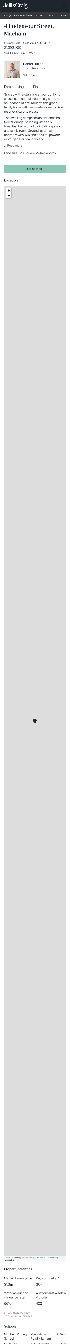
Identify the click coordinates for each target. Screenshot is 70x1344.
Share (63, 15)
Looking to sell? (35, 169)
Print (51, 15)
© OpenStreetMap (51, 1257)
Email (34, 75)
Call (25, 75)
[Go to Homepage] (15, 6)
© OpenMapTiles (36, 1257)
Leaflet (7, 1257)
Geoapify (25, 1257)
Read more (14, 145)
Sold (5, 15)
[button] (35, 721)
